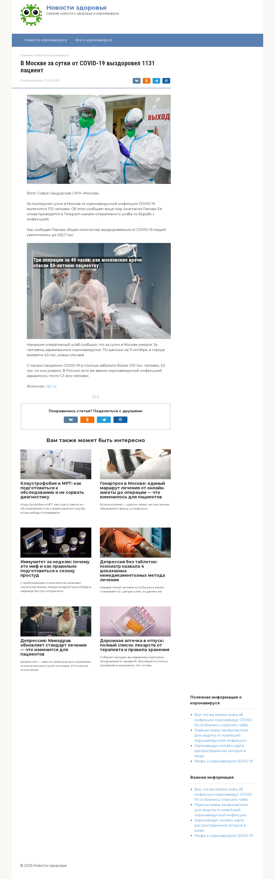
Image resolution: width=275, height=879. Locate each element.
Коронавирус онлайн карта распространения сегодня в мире (220, 751)
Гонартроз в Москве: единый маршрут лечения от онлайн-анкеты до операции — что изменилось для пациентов (132, 490)
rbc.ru (51, 386)
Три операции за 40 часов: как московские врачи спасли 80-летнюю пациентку (87, 263)
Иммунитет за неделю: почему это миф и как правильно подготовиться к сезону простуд (55, 568)
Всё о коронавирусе (93, 40)
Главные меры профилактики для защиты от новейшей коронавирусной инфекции (221, 735)
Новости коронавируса (46, 40)
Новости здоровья (76, 7)
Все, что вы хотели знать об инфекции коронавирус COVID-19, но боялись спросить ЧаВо (223, 720)
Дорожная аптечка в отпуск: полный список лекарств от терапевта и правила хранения (134, 645)
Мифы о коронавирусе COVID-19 (223, 761)
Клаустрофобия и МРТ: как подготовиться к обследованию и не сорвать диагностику (52, 490)
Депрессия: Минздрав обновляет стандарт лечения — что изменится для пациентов (53, 647)
